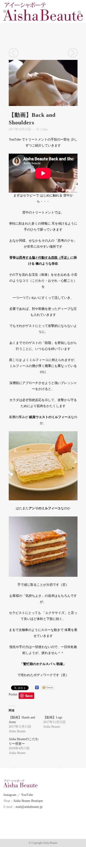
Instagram (9, 795)
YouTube (27, 795)
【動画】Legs (52, 717)
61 (42, 129)
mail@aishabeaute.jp (29, 807)
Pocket (13, 694)
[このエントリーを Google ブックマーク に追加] (37, 687)
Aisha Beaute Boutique (28, 801)
